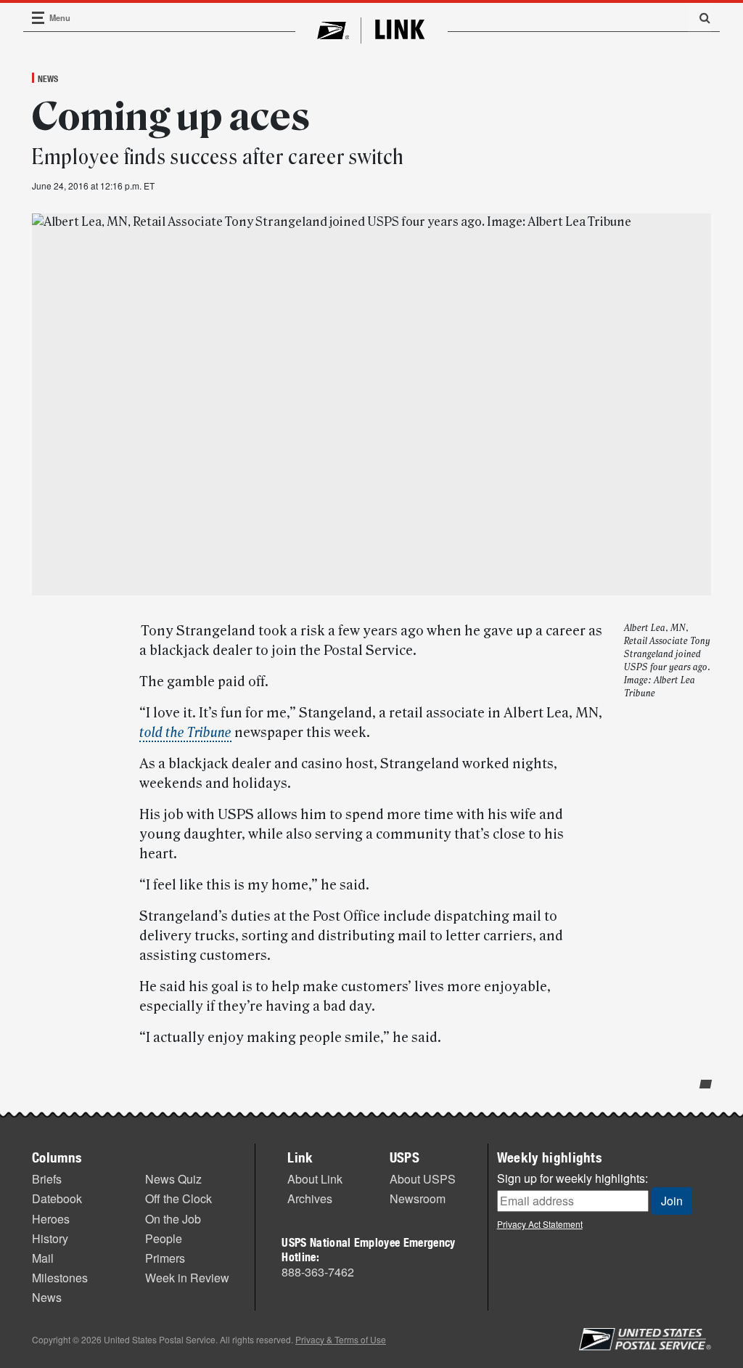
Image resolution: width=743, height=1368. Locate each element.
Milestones (60, 1277)
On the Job (173, 1218)
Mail (43, 1258)
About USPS (423, 1178)
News (48, 78)
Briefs (47, 1178)
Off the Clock (178, 1198)
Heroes (51, 1218)
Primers (165, 1258)
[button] (699, 17)
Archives (309, 1198)
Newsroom (418, 1198)
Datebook (57, 1198)
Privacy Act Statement (540, 1224)
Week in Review (187, 1277)
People (163, 1238)
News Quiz (173, 1178)
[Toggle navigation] (38, 18)
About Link (314, 1178)
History (50, 1238)
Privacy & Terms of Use (340, 1339)
